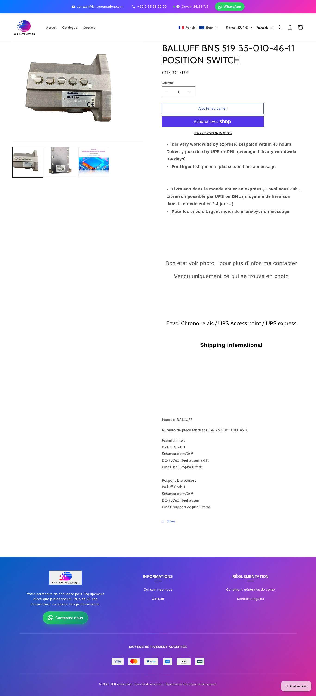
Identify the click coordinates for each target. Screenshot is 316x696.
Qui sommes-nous (158, 589)
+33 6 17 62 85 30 (152, 6)
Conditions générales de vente (250, 589)
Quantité (168, 82)
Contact (158, 599)
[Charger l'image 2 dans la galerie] (61, 162)
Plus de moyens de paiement (213, 132)
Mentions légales (250, 599)
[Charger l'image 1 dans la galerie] (28, 162)
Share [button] (171, 521)
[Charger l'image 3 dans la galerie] (93, 162)
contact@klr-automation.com (100, 6)
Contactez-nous (69, 618)
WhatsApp (232, 6)
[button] (198, 27)
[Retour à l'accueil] (65, 579)
